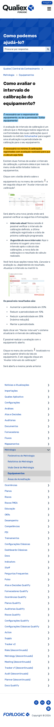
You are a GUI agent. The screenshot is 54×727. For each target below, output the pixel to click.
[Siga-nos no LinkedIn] (48, 708)
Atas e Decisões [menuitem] (13, 414)
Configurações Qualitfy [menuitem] (17, 620)
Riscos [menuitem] (8, 497)
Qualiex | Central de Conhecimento (21, 68)
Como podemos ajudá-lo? (20, 39)
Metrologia (8, 75)
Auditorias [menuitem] (10, 420)
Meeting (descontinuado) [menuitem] (18, 662)
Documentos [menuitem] (11, 426)
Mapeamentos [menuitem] (12, 444)
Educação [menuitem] (10, 508)
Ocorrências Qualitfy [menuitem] (15, 597)
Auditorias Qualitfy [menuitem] (15, 609)
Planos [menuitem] (8, 491)
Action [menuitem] (8, 632)
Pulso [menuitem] (7, 579)
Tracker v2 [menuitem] (10, 644)
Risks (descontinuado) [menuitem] (16, 650)
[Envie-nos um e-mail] (42, 702)
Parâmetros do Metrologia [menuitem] (21, 455)
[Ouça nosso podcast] (48, 702)
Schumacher (31, 136)
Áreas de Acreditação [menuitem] (19, 479)
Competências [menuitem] (12, 526)
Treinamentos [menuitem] (12, 538)
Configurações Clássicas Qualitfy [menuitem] (22, 626)
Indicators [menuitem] (10, 561)
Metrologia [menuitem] (10, 449)
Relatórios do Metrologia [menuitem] (20, 461)
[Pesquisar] (48, 49)
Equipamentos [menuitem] (16, 473)
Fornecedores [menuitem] (12, 432)
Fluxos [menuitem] (8, 438)
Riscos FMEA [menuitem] (11, 503)
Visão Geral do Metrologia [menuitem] (21, 467)
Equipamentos (26, 75)
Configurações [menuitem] (12, 402)
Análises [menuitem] (9, 408)
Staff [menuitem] (7, 567)
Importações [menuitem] (11, 390)
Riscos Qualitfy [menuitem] (12, 614)
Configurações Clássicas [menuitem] (17, 544)
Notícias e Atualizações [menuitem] (17, 385)
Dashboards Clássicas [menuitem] (16, 550)
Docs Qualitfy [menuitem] (12, 685)
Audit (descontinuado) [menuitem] (16, 673)
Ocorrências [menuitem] (11, 485)
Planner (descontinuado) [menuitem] (17, 679)
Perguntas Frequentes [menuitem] (16, 573)
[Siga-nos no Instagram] (36, 702)
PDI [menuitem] (6, 532)
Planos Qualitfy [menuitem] (13, 603)
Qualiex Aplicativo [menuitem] (14, 396)
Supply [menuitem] (8, 638)
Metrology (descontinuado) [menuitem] (19, 656)
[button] (48, 385)
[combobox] (24, 49)
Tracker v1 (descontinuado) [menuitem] (19, 668)
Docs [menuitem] (7, 555)
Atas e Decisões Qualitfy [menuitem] (17, 585)
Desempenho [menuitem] (11, 520)
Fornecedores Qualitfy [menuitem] (16, 591)
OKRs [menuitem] (7, 514)
